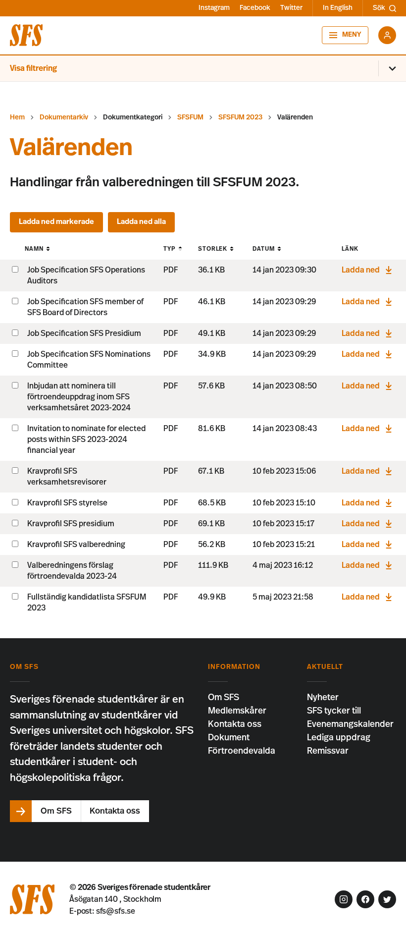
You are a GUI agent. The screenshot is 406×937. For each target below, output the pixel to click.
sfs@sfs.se (115, 911)
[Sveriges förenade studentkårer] (26, 35)
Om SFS (223, 697)
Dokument (229, 737)
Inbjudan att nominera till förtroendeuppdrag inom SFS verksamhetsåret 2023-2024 (79, 397)
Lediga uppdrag (338, 737)
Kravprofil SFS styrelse (67, 503)
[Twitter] (387, 899)
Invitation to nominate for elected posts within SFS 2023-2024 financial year (86, 439)
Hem (17, 117)
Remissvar (328, 751)
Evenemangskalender (350, 724)
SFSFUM (190, 117)
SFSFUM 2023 (240, 117)
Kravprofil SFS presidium (70, 524)
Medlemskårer (237, 711)
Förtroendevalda (241, 751)
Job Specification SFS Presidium (84, 333)
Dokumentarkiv (64, 117)
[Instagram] (344, 899)
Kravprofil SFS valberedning (76, 545)
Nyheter (323, 697)
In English (338, 7)
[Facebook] (365, 899)
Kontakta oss (234, 724)
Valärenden (295, 117)
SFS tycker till (334, 711)
